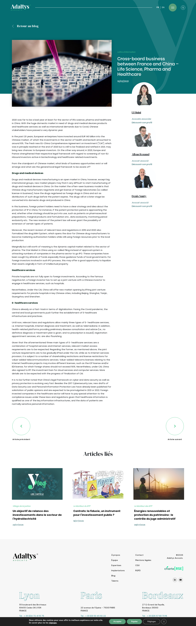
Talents (114, 581)
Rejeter (134, 621)
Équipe (114, 560)
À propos (115, 555)
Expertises (116, 565)
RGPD (138, 570)
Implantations (118, 570)
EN (163, 7)
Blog (113, 575)
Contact (139, 555)
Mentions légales (143, 560)
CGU (137, 565)
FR (158, 7)
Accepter (117, 621)
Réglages (151, 621)
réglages (53, 623)
